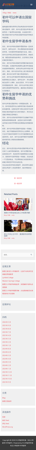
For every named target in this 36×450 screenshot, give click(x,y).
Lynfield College (7, 277)
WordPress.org (7, 427)
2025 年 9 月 (6, 325)
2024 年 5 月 (6, 355)
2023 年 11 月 (7, 375)
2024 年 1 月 (6, 369)
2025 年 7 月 (6, 332)
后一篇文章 (18, 183)
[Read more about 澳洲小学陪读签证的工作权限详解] (18, 204)
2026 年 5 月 (6, 322)
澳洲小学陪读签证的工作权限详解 (17, 213)
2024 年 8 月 (6, 349)
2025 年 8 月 (6, 329)
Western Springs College (11, 281)
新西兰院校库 (7, 401)
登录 (3, 417)
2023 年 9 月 (6, 382)
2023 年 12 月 (7, 372)
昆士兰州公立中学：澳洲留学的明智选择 (18, 235)
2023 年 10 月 (7, 379)
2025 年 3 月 (6, 339)
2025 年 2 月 (6, 342)
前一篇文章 (18, 178)
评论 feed (5, 423)
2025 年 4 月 (6, 335)
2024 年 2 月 (6, 365)
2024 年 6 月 (6, 352)
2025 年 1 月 (6, 345)
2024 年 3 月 (6, 362)
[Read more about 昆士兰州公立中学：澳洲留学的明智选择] (18, 226)
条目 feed (5, 420)
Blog (4, 13)
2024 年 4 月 (6, 359)
